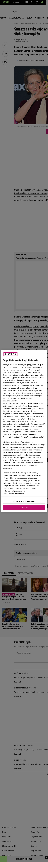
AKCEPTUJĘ (24, 508)
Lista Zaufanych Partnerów (13, 493)
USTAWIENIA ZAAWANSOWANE (24, 501)
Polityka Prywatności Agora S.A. (32, 437)
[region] (24, 431)
